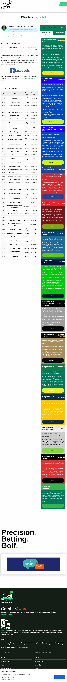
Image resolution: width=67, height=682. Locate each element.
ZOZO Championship (14, 244)
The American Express (15, 105)
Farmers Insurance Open (15, 109)
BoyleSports (39, 661)
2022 (33, 78)
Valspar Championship (15, 144)
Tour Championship (13, 223)
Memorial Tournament (14, 182)
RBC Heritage (14, 159)
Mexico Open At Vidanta (15, 123)
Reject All (49, 677)
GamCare (4, 630)
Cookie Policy (10, 679)
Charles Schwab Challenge (15, 176)
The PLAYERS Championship (14, 139)
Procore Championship (15, 229)
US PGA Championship (15, 172)
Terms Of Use (5, 665)
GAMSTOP (4, 642)
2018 (19, 78)
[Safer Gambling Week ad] (33, 564)
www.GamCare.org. (52, 291)
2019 (22, 78)
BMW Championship (15, 220)
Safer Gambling (6, 668)
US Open (15, 186)
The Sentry (15, 98)
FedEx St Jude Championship (14, 217)
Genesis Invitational (15, 118)
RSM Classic (15, 256)
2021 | (30, 78)
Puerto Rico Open (14, 132)
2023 (2, 81)
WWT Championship (15, 248)
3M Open (15, 210)
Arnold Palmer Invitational (14, 135)
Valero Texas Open (15, 151)
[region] (33, 675)
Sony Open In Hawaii (14, 102)
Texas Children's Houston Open (15, 148)
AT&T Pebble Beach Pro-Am (15, 112)
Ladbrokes (38, 665)
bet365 (37, 657)
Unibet (37, 668)
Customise (39, 677)
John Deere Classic (15, 198)
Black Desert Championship (15, 236)
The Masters (15, 154)
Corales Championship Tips (15, 163)
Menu (64, 4)
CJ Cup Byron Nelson (14, 166)
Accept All (60, 677)
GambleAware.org (6, 614)
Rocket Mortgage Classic (15, 193)
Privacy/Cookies (6, 661)
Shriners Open (14, 240)
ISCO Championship (15, 202)
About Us (4, 657)
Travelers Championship (15, 189)
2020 (26, 78)
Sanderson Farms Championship (14, 233)
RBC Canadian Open (15, 179)
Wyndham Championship (14, 213)
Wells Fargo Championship (15, 169)
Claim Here (53, 73)
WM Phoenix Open (15, 115)
